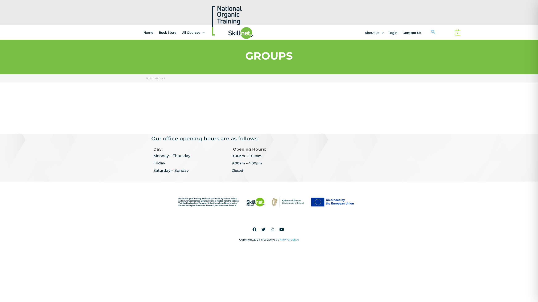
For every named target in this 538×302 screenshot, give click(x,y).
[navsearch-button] (433, 32)
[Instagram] (273, 229)
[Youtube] (282, 229)
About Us (372, 33)
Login (393, 33)
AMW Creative (289, 240)
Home (148, 32)
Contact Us (411, 33)
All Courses (191, 32)
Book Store (167, 32)
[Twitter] (264, 229)
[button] (193, 32)
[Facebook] (254, 229)
